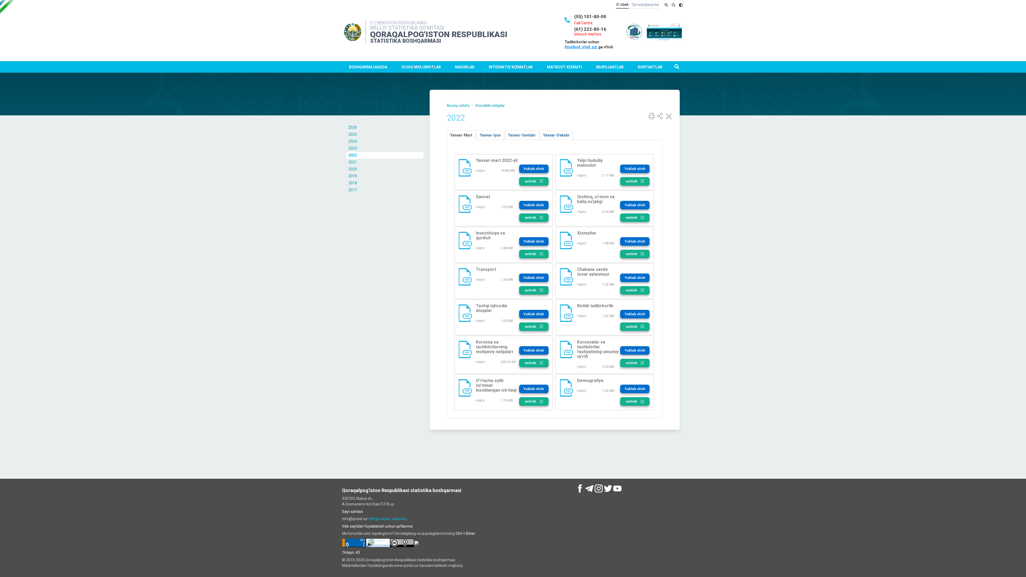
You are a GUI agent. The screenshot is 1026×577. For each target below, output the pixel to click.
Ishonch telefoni (587, 34)
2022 (352, 155)
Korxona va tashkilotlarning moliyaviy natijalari (494, 347)
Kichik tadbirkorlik (595, 305)
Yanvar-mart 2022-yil (497, 160)
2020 (352, 169)
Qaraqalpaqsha (645, 4)
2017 (352, 190)
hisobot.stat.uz (581, 46)
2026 (352, 127)
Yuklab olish (533, 169)
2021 (352, 162)
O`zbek (622, 4)
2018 (352, 183)
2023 (352, 148)
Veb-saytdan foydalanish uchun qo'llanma (377, 526)
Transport (486, 269)
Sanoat (483, 196)
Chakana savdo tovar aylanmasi (593, 272)
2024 (352, 141)
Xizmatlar (586, 233)
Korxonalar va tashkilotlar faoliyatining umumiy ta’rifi (598, 349)
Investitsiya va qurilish (490, 235)
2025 (352, 134)
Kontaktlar (650, 67)
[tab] (461, 135)
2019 (352, 176)
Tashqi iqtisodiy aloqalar (491, 308)
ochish (531, 181)
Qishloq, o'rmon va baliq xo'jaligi (596, 199)
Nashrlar (465, 67)
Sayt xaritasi (352, 511)
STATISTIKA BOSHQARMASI (405, 41)
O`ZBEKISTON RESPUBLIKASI (398, 22)
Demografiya (590, 380)
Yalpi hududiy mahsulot (590, 163)
